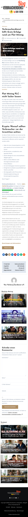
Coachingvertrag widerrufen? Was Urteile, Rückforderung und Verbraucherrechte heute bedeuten (13, 336)
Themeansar (15, 504)
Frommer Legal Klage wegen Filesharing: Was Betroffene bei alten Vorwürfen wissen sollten (13, 466)
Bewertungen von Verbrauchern (11, 243)
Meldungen (4, 26)
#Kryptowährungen (7, 40)
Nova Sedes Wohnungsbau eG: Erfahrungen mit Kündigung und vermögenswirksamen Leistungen (12, 481)
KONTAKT (4, 198)
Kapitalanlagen (5, 477)
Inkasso (4, 447)
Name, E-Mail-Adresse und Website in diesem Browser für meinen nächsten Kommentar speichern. (13, 401)
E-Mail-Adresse (6, 384)
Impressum (19, 507)
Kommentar (5, 357)
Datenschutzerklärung (10, 510)
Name (4, 378)
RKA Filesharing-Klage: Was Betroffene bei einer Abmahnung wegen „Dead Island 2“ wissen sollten (13, 436)
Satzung (13, 507)
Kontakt (8, 507)
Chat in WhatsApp (6, 190)
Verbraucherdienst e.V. (11, 38)
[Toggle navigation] (2, 7)
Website (4, 391)
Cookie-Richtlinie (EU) (14, 514)
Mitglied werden (8, 247)
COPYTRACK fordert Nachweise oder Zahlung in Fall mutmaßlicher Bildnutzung (13, 303)
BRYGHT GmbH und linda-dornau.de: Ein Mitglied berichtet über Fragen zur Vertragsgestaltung (13, 319)
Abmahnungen (5, 432)
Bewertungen (20, 510)
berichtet (4, 89)
